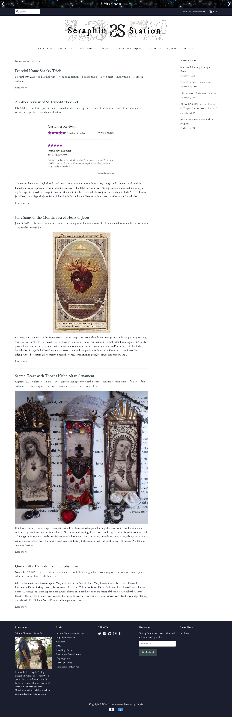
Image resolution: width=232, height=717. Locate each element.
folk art (133, 381)
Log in (184, 11)
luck (60, 223)
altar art (38, 381)
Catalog (44, 48)
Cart (215, 11)
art (56, 381)
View (129, 4)
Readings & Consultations (68, 654)
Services (64, 48)
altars (48, 381)
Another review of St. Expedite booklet (46, 102)
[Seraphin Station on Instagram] (114, 634)
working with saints (50, 112)
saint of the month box (128, 108)
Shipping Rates (63, 658)
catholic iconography (72, 381)
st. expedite (30, 112)
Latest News (21, 627)
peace (69, 223)
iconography (106, 572)
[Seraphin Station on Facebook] (104, 634)
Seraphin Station (115, 704)
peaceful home (83, 223)
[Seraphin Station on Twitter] (99, 634)
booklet (35, 108)
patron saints (49, 108)
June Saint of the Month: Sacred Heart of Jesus (52, 217)
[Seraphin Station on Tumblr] (120, 634)
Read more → (22, 87)
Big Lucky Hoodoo (65, 637)
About (105, 48)
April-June (184, 633)
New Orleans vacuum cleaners (196, 82)
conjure (107, 381)
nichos (51, 386)
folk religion (37, 386)
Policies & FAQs (129, 48)
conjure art (120, 381)
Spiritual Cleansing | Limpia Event (30, 633)
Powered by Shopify (133, 704)
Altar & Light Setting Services (70, 633)
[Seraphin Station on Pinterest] (109, 634)
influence (49, 223)
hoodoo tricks (89, 77)
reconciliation (101, 223)
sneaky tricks (123, 77)
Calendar (60, 641)
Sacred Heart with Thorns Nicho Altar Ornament (54, 376)
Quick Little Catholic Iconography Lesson (48, 566)
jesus (141, 572)
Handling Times (64, 650)
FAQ (58, 646)
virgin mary (49, 576)
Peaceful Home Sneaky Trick (38, 70)
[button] (3, 4)
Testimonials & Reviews (67, 666)
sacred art (78, 386)
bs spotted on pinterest (58, 572)
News (18, 61)
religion (19, 576)
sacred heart (107, 77)
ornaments (63, 386)
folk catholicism (46, 77)
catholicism (93, 381)
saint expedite (82, 108)
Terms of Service (64, 662)
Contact (153, 48)
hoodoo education (69, 77)
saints (18, 112)
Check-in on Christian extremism (198, 93)
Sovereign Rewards (180, 48)
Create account (198, 11)
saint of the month (103, 108)
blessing (37, 223)
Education (85, 48)
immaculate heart (126, 572)
